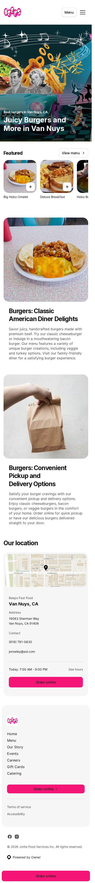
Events (12, 753)
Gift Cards (16, 767)
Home (12, 734)
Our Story (15, 747)
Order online (46, 682)
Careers (13, 760)
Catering (14, 773)
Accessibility (16, 814)
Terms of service (19, 807)
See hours (75, 669)
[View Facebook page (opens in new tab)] (9, 836)
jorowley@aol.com (22, 653)
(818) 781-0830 (20, 643)
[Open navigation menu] (82, 12)
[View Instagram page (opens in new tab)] (16, 836)
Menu (69, 12)
